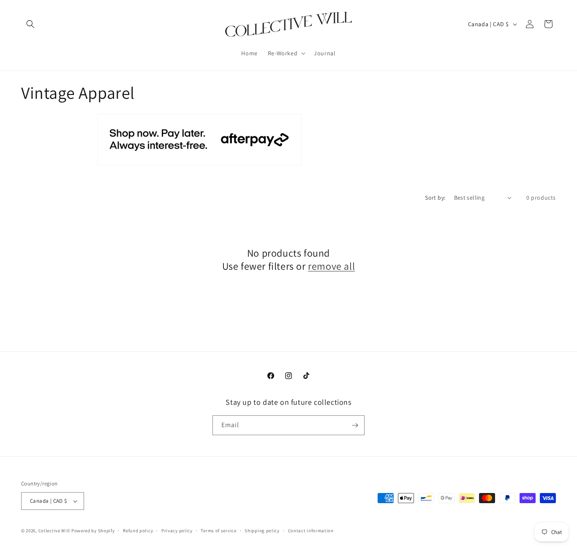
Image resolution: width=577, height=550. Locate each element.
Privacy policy (177, 531)
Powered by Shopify (93, 531)
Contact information (311, 531)
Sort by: (435, 197)
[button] (30, 24)
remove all (331, 266)
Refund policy (138, 531)
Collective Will (54, 531)
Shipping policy (262, 531)
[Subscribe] (355, 425)
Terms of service (218, 531)
